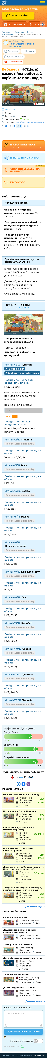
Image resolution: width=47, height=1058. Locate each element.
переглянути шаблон (17, 307)
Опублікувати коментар (23, 1031)
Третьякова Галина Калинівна (21, 45)
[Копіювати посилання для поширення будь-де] (18, 784)
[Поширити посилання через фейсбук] (23, 784)
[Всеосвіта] (4, 2)
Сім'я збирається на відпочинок (29, 122)
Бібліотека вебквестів (24, 32)
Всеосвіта (6, 32)
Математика (7, 34)
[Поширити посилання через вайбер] (28, 784)
